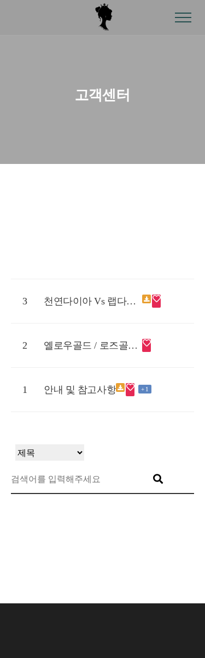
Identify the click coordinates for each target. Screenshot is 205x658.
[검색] (158, 479)
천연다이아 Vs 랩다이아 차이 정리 (93, 301)
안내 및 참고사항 (80, 389)
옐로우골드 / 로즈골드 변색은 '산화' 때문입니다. (93, 345)
